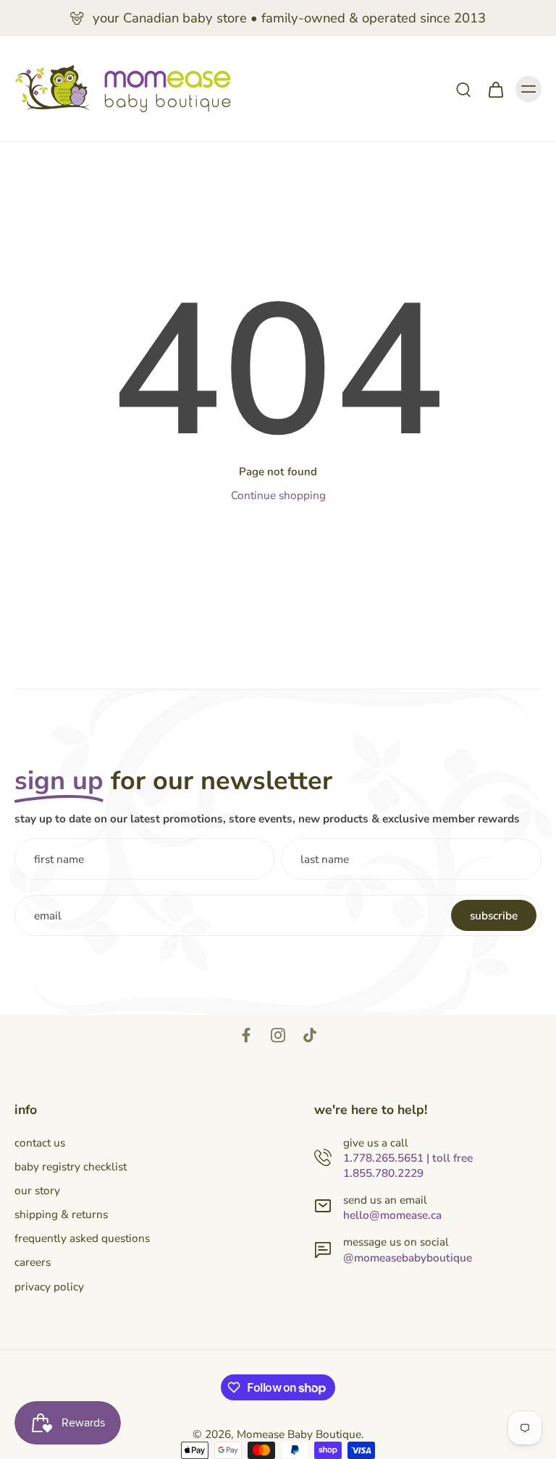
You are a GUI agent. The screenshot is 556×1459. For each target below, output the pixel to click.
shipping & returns (61, 1214)
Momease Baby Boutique (299, 1434)
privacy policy (49, 1286)
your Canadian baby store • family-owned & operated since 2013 (289, 18)
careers (32, 1261)
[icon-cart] (495, 89)
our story (37, 1190)
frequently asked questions (82, 1238)
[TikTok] (310, 1035)
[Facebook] (246, 1035)
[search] (463, 89)
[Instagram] (278, 1035)
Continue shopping (278, 495)
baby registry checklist (70, 1166)
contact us (39, 1142)
